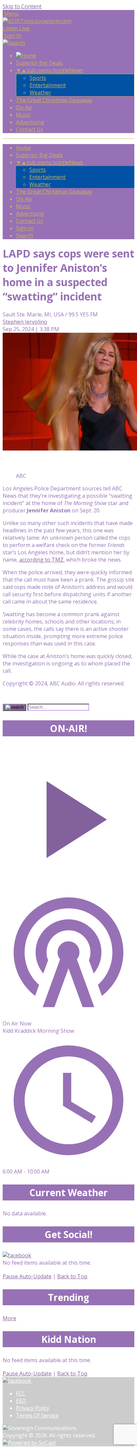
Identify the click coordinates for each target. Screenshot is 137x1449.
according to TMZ (41, 559)
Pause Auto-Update (27, 1276)
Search (24, 235)
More (9, 1318)
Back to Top (72, 1276)
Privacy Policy (32, 1408)
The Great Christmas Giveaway (54, 100)
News (76, 70)
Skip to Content (22, 6)
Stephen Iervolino (25, 321)
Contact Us (29, 129)
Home (23, 147)
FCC (20, 1393)
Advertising (30, 122)
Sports (38, 78)
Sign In (24, 228)
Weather (40, 92)
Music (23, 114)
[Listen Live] (68, 816)
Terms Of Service (37, 1415)
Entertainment (48, 85)
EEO (21, 1400)
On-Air (24, 107)
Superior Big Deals (39, 63)
